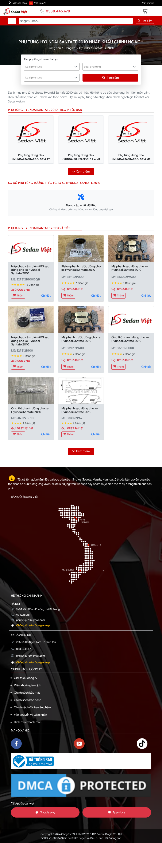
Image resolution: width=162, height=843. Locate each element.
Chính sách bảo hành (27, 700)
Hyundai (84, 48)
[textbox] (49, 66)
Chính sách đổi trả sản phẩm (32, 707)
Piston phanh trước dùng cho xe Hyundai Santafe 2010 (81, 268)
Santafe (98, 48)
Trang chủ (54, 48)
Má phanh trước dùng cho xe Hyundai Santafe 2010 (80, 339)
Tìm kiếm (146, 21)
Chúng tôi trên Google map (33, 625)
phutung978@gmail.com (30, 620)
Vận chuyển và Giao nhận (30, 715)
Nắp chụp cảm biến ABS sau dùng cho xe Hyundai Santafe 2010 (30, 269)
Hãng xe (70, 48)
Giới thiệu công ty (25, 678)
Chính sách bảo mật (27, 692)
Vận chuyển (148, 3)
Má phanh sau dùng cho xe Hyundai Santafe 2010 (129, 268)
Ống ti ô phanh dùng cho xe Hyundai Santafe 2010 (130, 339)
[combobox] (52, 67)
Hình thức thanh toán (28, 722)
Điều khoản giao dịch (27, 685)
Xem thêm (83, 171)
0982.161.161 (23, 614)
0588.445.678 (58, 11)
